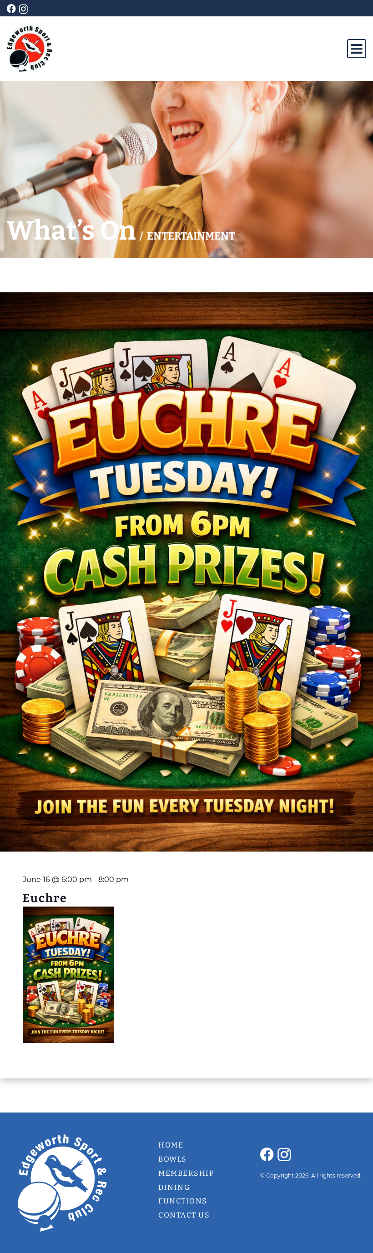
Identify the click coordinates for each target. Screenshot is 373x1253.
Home (170, 1145)
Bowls (172, 1159)
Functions (182, 1201)
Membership (186, 1173)
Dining (174, 1187)
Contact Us (184, 1215)
